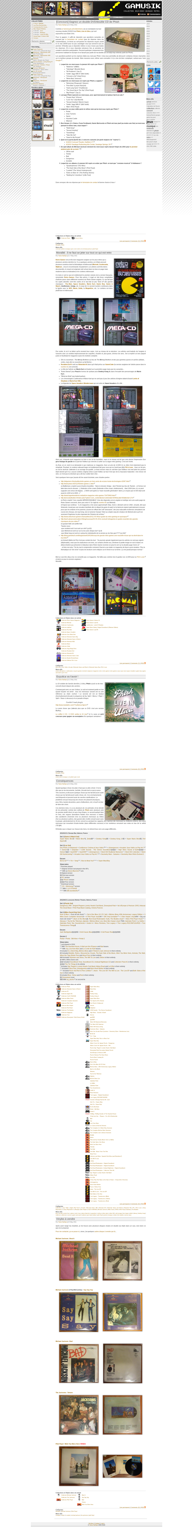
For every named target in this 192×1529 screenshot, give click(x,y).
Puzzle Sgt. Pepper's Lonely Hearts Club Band (102, 1048)
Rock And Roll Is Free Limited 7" (81, 971)
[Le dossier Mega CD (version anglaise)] (78, 345)
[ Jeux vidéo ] (75, 17)
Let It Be (111, 966)
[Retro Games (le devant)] (129, 297)
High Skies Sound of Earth (128, 850)
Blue (69, 975)
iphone (84, 1215)
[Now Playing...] (32, 50)
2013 (148, 48)
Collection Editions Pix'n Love (69, 660)
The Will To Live (90, 957)
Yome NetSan (62, 25)
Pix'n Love (129, 467)
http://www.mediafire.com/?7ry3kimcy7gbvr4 (71, 705)
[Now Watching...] (32, 84)
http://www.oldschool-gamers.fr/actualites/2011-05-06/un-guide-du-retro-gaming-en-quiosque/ (94, 517)
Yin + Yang (74, 861)
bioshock (153, 103)
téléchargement (151, 139)
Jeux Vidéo (65, 667)
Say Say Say (88, 1290)
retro (100, 671)
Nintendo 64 (82, 364)
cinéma (99, 1213)
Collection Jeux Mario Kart (68, 634)
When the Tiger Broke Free (69, 955)
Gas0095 (73, 852)
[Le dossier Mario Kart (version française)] (122, 321)
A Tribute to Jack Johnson (101, 951)
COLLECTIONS (37, 21)
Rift (70, 906)
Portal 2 (82, 939)
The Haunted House (72, 946)
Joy (67, 949)
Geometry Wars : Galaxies (110, 854)
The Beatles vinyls (116, 919)
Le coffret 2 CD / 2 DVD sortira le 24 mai (71, 714)
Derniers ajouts (37, 87)
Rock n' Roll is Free (95, 1187)
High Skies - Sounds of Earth (98, 1012)
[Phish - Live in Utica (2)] (124, 92)
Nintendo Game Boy (94, 667)
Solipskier (75, 850)
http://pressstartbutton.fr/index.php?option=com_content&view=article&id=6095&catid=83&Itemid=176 (97, 498)
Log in (102, 1523)
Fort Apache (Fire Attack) (97, 1000)
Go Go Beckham (94, 1106)
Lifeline (101, 957)
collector (58, 1215)
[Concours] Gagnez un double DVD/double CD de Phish (87, 21)
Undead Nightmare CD (102, 962)
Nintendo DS (102, 1207)
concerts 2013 (151, 113)
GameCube (109, 364)
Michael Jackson (102, 1209)
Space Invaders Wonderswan (82, 383)
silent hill (111, 1213)
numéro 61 (65, 367)
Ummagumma (82, 968)
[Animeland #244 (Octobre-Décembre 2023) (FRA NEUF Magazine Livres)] (37, 98)
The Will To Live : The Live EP (98, 1191)
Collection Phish (65, 238)
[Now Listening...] (32, 62)
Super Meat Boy (104, 861)
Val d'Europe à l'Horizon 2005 (128, 906)
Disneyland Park (110, 906)
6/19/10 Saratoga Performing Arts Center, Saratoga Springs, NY (88, 144)
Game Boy (101, 284)
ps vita (156, 135)
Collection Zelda (65, 646)
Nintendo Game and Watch (81, 667)
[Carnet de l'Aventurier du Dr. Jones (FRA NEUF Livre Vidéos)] (37, 119)
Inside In (90, 923)
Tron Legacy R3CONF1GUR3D (128, 923)
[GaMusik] (143, 6)
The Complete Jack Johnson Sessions (100, 1132)
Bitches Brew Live (96, 921)
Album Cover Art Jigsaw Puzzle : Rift (100, 1045)
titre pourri (150, 142)
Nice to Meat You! (87, 861)
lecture (155, 121)
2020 (148, 31)
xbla (158, 143)
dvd (79, 249)
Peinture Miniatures (39, 68)
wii (152, 144)
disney (135, 1213)
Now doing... (35, 47)
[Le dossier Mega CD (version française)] (122, 345)
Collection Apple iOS (66, 993)
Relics (77, 953)
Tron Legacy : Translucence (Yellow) (100, 1198)
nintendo (150, 128)
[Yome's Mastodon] (157, 93)
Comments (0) (135, 769)
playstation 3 (157, 133)
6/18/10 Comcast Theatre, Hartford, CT (79, 142)
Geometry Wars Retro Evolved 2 (132, 854)
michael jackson (87, 249)
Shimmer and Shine (77, 957)
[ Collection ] (118, 17)
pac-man (123, 671)
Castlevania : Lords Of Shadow (94, 625)
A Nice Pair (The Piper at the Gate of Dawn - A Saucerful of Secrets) (109, 1179)
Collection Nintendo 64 (67, 653)
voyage (149, 144)
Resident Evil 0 (66, 364)
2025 (148, 23)
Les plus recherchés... (40, 25)
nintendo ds (150, 130)
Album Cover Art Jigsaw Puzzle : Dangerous (102, 1043)
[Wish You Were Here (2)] (122, 1477)
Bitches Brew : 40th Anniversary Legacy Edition (103, 1066)
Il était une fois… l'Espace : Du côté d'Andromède (103, 1116)
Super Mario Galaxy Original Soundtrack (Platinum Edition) (102, 627)
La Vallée (140, 921)
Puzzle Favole (94, 1059)
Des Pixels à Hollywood (68, 848)
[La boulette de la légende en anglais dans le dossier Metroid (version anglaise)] (78, 409)
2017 (148, 38)
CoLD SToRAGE (92, 1209)
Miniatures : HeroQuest (40, 77)
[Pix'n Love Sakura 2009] (157, 80)
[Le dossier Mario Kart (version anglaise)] (78, 321)
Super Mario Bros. (95, 986)
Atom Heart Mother (97, 968)
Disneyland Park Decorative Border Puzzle (101, 1050)
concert (69, 1215)
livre (159, 121)
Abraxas (63, 921)
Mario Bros (80, 839)
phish (63, 249)
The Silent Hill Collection (96, 1024)
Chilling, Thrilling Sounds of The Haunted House (103, 1114)
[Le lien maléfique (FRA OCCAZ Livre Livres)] (48, 98)
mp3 (155, 123)
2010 (148, 56)
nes (157, 126)
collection (63, 1215)
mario (148, 124)
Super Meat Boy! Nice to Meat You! (99, 1038)
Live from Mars (74, 949)
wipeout (90, 671)
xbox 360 (149, 146)
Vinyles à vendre (65, 1219)
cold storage (118, 1213)
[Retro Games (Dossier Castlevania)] (78, 590)
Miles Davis (111, 1209)
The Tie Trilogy (70, 964)
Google (58, 60)
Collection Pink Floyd (67, 1003)
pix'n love (64, 672)
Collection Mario (65, 644)
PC (63, 877)
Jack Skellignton (66, 932)
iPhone (66, 880)
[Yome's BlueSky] (150, 87)
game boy (139, 671)
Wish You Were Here (123, 953)
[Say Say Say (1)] (78, 1331)
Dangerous (64, 906)
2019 (148, 33)
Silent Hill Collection (132, 852)
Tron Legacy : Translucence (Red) (99, 1201)
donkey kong (141, 1213)
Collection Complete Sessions (69, 1000)
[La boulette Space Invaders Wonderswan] (78, 456)
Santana (128, 1209)
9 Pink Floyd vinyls (93, 917)
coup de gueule (77, 671)
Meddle (71, 953)
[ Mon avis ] (104, 17)
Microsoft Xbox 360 (91, 1207)
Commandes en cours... (40, 27)
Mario (75, 288)
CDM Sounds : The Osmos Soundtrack (96, 850)
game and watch (77, 1215)
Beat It (71, 1239)
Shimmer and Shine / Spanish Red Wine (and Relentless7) (106, 1156)
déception (62, 671)
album (94, 1215)
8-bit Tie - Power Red (96, 1104)
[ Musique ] (90, 17)
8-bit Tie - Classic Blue (96, 1102)
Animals (135, 953)
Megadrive (89, 288)
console (157, 112)
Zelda (80, 288)
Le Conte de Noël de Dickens (98, 1125)
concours (58, 249)
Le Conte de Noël (89, 949)
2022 (148, 28)
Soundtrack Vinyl (76, 962)
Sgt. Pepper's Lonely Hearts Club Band (81, 966)
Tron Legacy (110, 923)
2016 (148, 41)
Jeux (41, 30)
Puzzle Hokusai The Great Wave (99, 1055)
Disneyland (66, 977)
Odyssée (35, 58)
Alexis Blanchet (73, 871)
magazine (95, 671)
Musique (58, 245)
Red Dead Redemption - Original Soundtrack (102, 1163)
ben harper (126, 1213)
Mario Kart (91, 284)
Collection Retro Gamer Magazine (70, 620)
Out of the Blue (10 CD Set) (97, 914)
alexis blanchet (86, 1213)
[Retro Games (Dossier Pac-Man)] (122, 614)
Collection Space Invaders (68, 632)
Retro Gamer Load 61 (92, 622)
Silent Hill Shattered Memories (112, 852)
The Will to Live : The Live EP (119, 971)
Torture (70, 1393)
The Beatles (135, 1209)
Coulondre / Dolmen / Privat (41, 65)
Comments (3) (135, 241)
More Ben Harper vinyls (112, 921)
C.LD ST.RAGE (71, 888)
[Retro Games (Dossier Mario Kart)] (78, 614)
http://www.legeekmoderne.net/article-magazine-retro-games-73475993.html (88, 495)
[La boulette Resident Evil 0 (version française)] (122, 433)
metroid (85, 671)
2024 (148, 26)
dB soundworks (72, 891)
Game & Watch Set (72, 837)
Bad (101, 946)
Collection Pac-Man (66, 629)
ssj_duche (70, 979)
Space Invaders (79, 284)
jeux (119, 671)
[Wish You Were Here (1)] (78, 1485)
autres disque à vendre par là (105, 1231)
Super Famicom (37, 49)
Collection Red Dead (66, 1008)
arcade (61, 1213)
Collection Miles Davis (67, 998)
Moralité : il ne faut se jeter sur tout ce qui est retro (84, 252)
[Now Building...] (32, 53)
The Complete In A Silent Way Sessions (101, 1128)
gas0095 (92, 1017)
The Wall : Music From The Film (99, 1151)
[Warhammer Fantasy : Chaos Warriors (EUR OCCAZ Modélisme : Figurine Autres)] (48, 129)
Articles (149, 21)
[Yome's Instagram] (150, 93)
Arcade (70, 667)
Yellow (74, 975)
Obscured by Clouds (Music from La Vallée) (102, 1139)
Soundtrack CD (88, 962)
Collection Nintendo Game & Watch (71, 639)
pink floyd (95, 249)
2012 (148, 51)
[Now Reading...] (32, 59)
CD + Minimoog (67, 886)
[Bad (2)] (122, 1382)
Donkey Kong (101, 839)
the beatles (121, 1215)
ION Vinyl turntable (110, 917)
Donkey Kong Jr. (116, 839)
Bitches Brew (83, 951)
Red (81, 975)
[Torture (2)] (122, 1434)
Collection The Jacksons (68, 1497)
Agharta (85, 921)
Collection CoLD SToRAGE (68, 996)
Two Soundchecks (78, 923)
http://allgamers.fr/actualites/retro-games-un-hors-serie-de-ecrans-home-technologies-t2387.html (95, 481)
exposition (93, 1213)
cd (81, 249)
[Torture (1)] (78, 1434)
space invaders (131, 671)
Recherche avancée (46, 43)
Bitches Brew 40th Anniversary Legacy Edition (125, 914)
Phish (62, 245)
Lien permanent (124, 241)
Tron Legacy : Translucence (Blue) (99, 1196)
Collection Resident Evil (67, 651)
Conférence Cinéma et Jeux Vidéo (91, 848)
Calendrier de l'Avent (153, 106)
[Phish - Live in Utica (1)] (124, 51)
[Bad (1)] (78, 1382)
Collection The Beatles (67, 1010)
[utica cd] (124, 721)
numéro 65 (102, 502)
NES (70, 288)
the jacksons (84, 1515)
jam (72, 249)
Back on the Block (80, 919)
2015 (148, 43)
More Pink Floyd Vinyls (134, 919)
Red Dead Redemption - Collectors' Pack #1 (102, 1170)
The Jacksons (61, 1393)
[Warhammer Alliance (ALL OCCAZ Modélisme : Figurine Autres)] (48, 109)
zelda (154, 146)
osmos (126, 1215)
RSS (142, 241)
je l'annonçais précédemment (72, 29)
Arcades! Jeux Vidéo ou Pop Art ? (132, 848)
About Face (86, 955)
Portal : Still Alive (72, 939)
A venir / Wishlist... (38, 23)
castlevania (69, 671)
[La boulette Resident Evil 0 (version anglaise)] (78, 433)
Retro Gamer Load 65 (92, 629)
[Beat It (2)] (122, 1280)
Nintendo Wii (127, 1207)
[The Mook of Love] (150, 80)
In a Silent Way (73, 951)
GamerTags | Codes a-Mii (41, 36)
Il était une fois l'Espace (88, 946)
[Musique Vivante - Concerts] (157, 87)
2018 (148, 36)
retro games (113, 671)
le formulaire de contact (74, 39)
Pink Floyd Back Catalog (82, 908)
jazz (130, 1215)
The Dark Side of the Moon (105, 953)
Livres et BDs (44, 34)
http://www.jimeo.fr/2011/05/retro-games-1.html (77, 484)
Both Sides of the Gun (96, 1194)
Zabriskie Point (130, 921)
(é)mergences (113, 848)
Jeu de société (37, 71)
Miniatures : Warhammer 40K (41, 52)
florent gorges (155, 115)
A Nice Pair (72, 968)
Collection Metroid (66, 622)
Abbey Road (100, 966)
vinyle (115, 1215)
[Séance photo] (124, 819)
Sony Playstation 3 (69, 1209)
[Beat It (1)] (78, 1280)
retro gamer (106, 671)
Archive (91, 1523)
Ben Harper (84, 1209)
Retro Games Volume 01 (93, 620)
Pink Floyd (122, 1209)
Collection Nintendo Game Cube (70, 655)
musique (68, 249)
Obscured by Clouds (87, 953)
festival (149, 115)
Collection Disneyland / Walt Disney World (72, 1017)
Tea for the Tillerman (75, 921)
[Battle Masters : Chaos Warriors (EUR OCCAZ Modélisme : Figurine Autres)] (37, 109)
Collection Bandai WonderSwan (69, 658)
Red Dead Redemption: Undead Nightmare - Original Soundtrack (107, 1168)
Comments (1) (135, 663)
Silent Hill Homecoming (96, 1026)
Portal (62, 939)
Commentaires (155, 14)
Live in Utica (86, 31)
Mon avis (58, 667)
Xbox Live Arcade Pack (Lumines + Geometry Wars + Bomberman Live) (109, 1031)
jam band (89, 1215)
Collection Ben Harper (67, 1005)
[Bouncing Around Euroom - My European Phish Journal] (157, 73)
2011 (148, 53)
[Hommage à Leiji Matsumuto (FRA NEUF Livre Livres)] (37, 129)
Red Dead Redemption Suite (99, 919)
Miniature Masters (38, 83)
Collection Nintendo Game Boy (69, 636)
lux (68, 1213)
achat (57, 671)
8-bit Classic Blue (86, 932)
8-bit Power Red (107, 932)
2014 (148, 46)
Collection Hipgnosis (66, 1012)
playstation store (150, 135)
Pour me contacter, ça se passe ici (68, 1231)
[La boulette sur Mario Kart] (122, 456)
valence (72, 1213)
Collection (58, 1207)
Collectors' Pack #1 (121, 962)
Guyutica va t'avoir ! (67, 676)
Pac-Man (68, 284)
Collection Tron (65, 1015)
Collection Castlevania (67, 625)
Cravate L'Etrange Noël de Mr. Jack (100, 1099)
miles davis (105, 1213)
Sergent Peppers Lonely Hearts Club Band (88, 906)
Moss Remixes (100, 923)
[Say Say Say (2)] (122, 1331)
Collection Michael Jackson (68, 1495)
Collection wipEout (66, 627)
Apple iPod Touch (75, 1207)
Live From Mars (94, 1123)
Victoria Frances (97, 908)
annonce (154, 101)
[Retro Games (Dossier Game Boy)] (122, 590)
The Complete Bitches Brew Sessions (100, 1130)
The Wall (142, 953)
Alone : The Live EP (100, 971)
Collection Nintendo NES (68, 641)
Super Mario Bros (66, 839)
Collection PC (65, 991)
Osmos (64, 850)
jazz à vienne (151, 119)
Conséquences (64, 780)
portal (105, 1215)
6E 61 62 (63, 861)
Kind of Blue (64, 914)
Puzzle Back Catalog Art (96, 1057)
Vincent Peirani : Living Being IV (43, 61)
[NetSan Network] (150, 73)
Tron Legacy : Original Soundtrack (99, 1095)
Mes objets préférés (39, 29)
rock (75, 249)
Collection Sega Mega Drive (68, 648)
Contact (97, 1523)
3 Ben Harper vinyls (128, 917)
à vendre (67, 1515)
